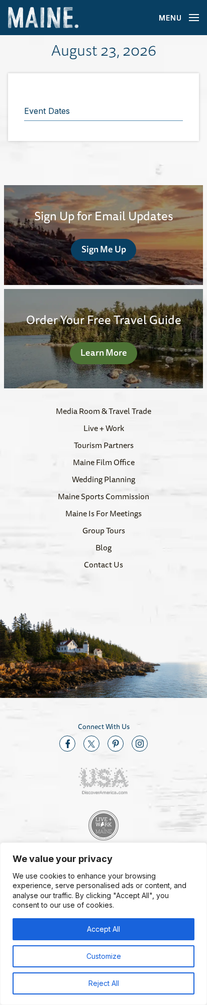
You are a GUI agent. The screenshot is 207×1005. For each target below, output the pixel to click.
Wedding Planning (103, 479)
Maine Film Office (104, 462)
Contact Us (103, 564)
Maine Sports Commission (103, 496)
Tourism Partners (104, 445)
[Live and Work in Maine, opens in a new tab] (103, 825)
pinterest (116, 744)
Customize (103, 956)
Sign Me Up (103, 249)
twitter (91, 744)
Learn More (103, 352)
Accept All (103, 929)
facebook (67, 744)
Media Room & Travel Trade (103, 410)
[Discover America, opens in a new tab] (103, 781)
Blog (103, 547)
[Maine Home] (43, 18)
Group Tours (103, 530)
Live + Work (103, 428)
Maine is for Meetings (103, 513)
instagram (140, 744)
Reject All (103, 983)
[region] (103, 923)
